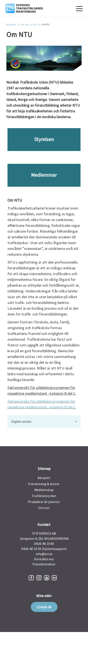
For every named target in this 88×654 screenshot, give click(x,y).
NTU (35, 24)
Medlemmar (44, 175)
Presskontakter (44, 564)
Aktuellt (44, 478)
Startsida (11, 24)
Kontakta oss (44, 559)
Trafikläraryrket (44, 496)
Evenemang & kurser (44, 484)
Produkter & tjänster (44, 502)
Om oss (24, 24)
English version (21, 421)
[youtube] (46, 577)
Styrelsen (44, 139)
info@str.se (44, 554)
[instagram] (38, 577)
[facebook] (31, 577)
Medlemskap (44, 490)
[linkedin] (54, 577)
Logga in (44, 607)
